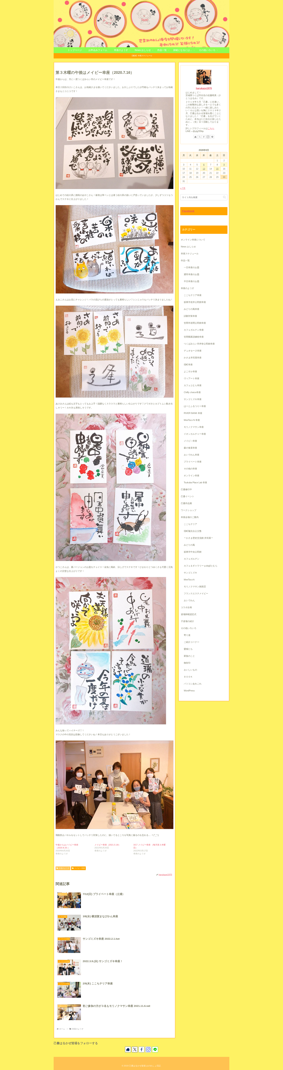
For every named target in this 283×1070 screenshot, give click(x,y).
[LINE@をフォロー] (212, 137)
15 (217, 169)
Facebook (188, 211)
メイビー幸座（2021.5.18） (107, 845)
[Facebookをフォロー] (204, 137)
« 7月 (182, 188)
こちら (211, 128)
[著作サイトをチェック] (195, 137)
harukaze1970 (204, 88)
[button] (224, 197)
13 (204, 169)
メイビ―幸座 (79, 868)
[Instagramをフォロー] (208, 137)
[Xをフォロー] (200, 137)
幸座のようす (64, 868)
